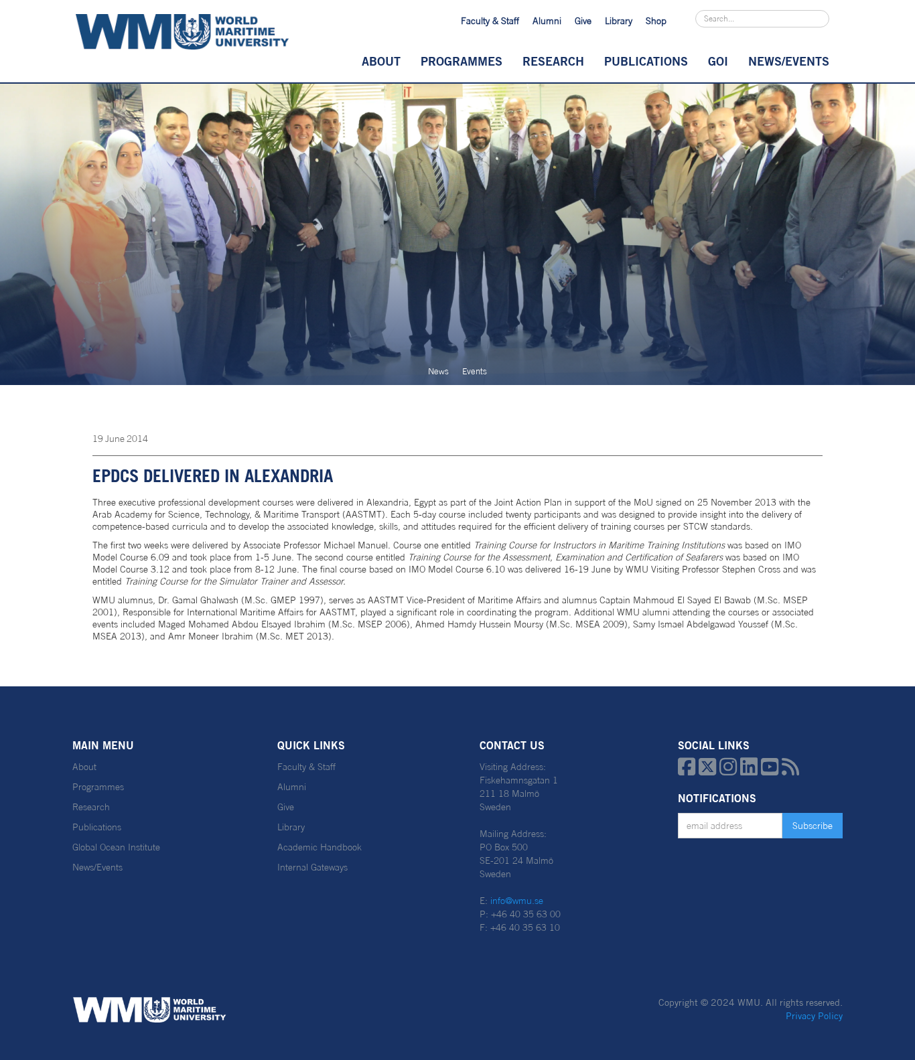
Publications (646, 61)
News (438, 371)
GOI (718, 61)
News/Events (97, 867)
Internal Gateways (312, 867)
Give (583, 20)
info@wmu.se (516, 900)
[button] (381, 61)
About (381, 61)
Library (618, 20)
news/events (788, 61)
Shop (656, 20)
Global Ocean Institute (116, 847)
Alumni (547, 20)
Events (474, 371)
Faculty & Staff (490, 20)
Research (553, 61)
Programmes (461, 61)
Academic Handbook (319, 847)
